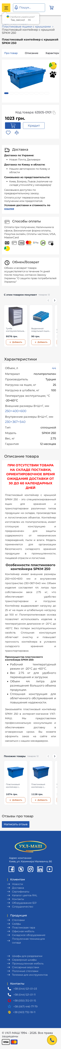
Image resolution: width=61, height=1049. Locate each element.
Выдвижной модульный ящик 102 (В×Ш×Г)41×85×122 (40, 330)
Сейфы (16, 923)
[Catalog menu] (6, 7)
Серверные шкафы (24, 959)
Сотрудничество (22, 906)
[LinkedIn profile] (40, 869)
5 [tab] (26, 93)
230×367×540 (15, 422)
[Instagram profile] (30, 869)
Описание (31, 53)
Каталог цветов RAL (24, 895)
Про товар (11, 53)
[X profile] (21, 869)
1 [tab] (6, 93)
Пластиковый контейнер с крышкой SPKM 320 (14, 785)
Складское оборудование (28, 935)
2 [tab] (11, 93)
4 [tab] (21, 93)
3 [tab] (16, 93)
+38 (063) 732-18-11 (24, 1012)
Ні (29, 19)
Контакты (18, 899)
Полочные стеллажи (25, 971)
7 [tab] (36, 93)
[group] (30, 326)
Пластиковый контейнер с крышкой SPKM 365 (39, 785)
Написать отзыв (16, 824)
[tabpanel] (26, 79)
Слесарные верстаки (25, 967)
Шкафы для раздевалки (27, 956)
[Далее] (54, 300)
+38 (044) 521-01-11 (24, 994)
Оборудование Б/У (24, 902)
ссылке (9, 208)
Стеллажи (18, 920)
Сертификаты (20, 891)
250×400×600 (15, 411)
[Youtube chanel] (49, 869)
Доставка (18, 887)
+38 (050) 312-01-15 (24, 1000)
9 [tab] (46, 93)
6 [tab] (31, 93)
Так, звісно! (18, 19)
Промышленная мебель (28, 963)
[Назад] (48, 300)
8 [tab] (41, 93)
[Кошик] (51, 8)
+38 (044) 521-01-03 (25, 988)
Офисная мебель (23, 931)
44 (54, 368)
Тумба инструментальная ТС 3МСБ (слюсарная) (15, 330)
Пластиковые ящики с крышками (26, 26)
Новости (17, 884)
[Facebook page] (11, 869)
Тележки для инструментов (30, 974)
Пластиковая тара (23, 927)
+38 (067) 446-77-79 (25, 1006)
